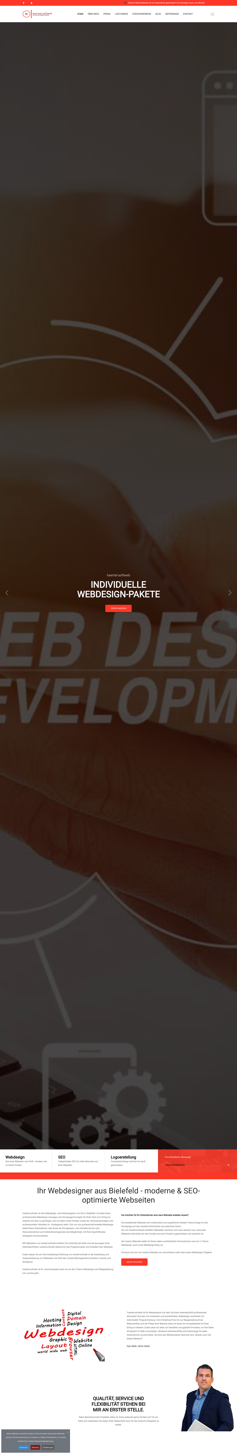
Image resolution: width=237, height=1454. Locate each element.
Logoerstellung (123, 1157)
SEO (61, 1157)
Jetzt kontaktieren (118, 608)
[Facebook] (23, 3)
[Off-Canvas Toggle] (212, 14)
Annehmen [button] (23, 1447)
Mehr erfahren (134, 1262)
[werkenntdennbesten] (31, 3)
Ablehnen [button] (35, 1447)
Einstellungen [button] (48, 1447)
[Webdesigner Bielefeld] (39, 14)
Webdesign (15, 1157)
